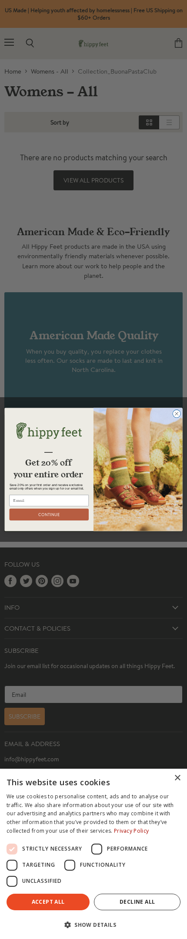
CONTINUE (49, 514)
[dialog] (93, 854)
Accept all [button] (48, 901)
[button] (93, 924)
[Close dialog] (176, 414)
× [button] (177, 778)
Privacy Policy (131, 830)
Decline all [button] (137, 901)
